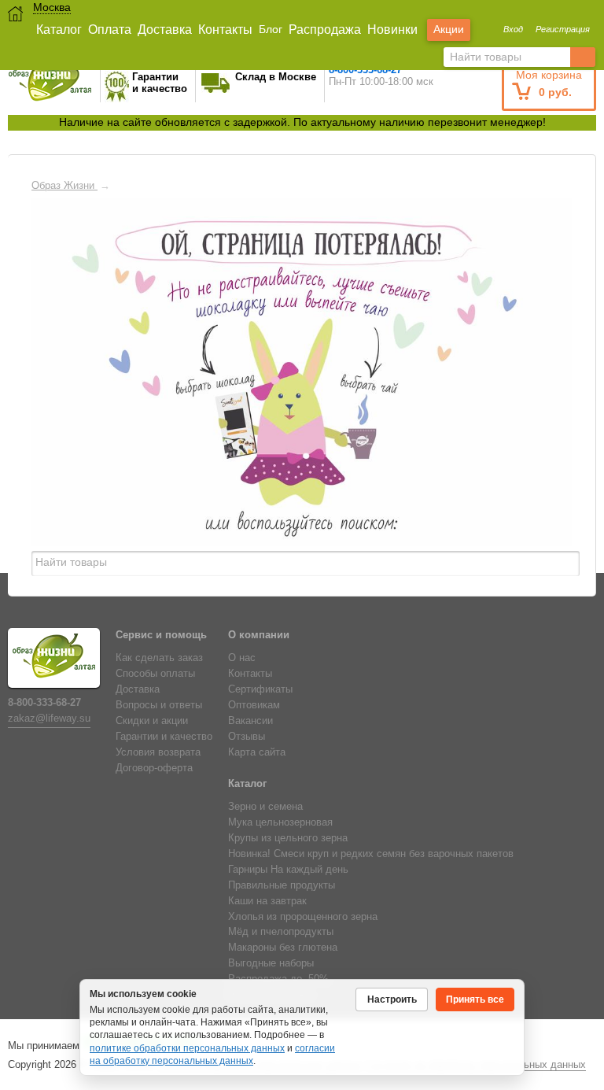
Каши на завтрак (267, 901)
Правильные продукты (281, 885)
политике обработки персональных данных (187, 1048)
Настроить (392, 999)
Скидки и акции (152, 720)
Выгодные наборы (271, 963)
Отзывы (246, 736)
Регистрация (563, 29)
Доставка (165, 29)
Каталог (59, 29)
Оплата (109, 29)
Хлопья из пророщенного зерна (303, 916)
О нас (242, 657)
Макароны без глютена (282, 947)
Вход (513, 29)
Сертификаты (260, 689)
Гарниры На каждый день (288, 869)
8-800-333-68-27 (44, 702)
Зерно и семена (265, 806)
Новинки (392, 29)
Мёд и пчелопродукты (280, 931)
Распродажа (325, 29)
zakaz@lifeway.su (49, 718)
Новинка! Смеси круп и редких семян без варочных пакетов (371, 853)
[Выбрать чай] (370, 382)
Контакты (225, 29)
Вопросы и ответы (159, 705)
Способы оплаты (155, 673)
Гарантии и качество (164, 736)
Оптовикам (254, 705)
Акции (448, 29)
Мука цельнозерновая (280, 822)
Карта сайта (256, 752)
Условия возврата (158, 752)
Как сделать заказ (159, 657)
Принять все (475, 999)
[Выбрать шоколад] (221, 382)
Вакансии (250, 720)
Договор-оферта (154, 768)
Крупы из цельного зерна (288, 838)
